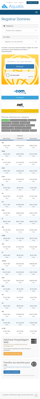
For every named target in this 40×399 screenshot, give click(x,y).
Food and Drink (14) (7, 128)
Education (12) (30, 125)
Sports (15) (16, 122)
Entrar (16, 2)
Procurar (19, 66)
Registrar (21, 2)
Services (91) (5, 125)
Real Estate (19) (16, 130)
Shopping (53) (6, 130)
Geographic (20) (6, 122)
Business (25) (32, 120)
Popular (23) (5, 120)
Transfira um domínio (12, 372)
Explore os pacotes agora (13, 354)
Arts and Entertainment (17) (19, 120)
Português (9, 2)
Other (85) (33, 130)
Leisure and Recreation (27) (23, 128)
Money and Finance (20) (17, 125)
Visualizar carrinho (32, 2)
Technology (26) (25, 122)
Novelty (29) (25, 130)
